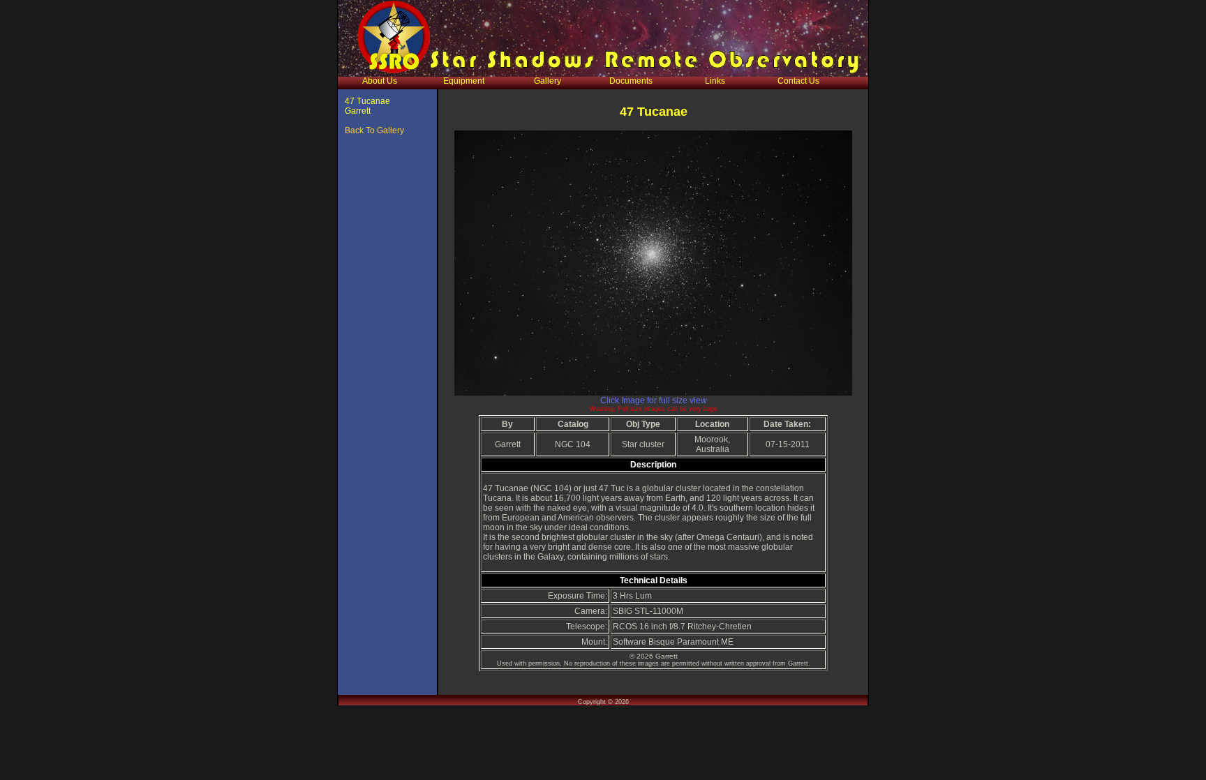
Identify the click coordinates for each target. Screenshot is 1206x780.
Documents (631, 81)
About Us (379, 81)
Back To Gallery (374, 130)
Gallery (547, 81)
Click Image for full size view (653, 400)
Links (715, 81)
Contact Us (798, 81)
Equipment (463, 81)
